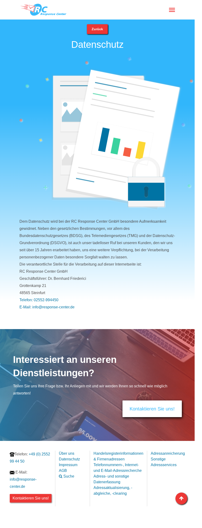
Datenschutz (69, 459)
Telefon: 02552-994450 (38, 300)
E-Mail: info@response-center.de (47, 307)
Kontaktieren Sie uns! (152, 408)
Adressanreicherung (168, 453)
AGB (63, 471)
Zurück (97, 29)
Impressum (68, 465)
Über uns (66, 453)
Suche (68, 476)
